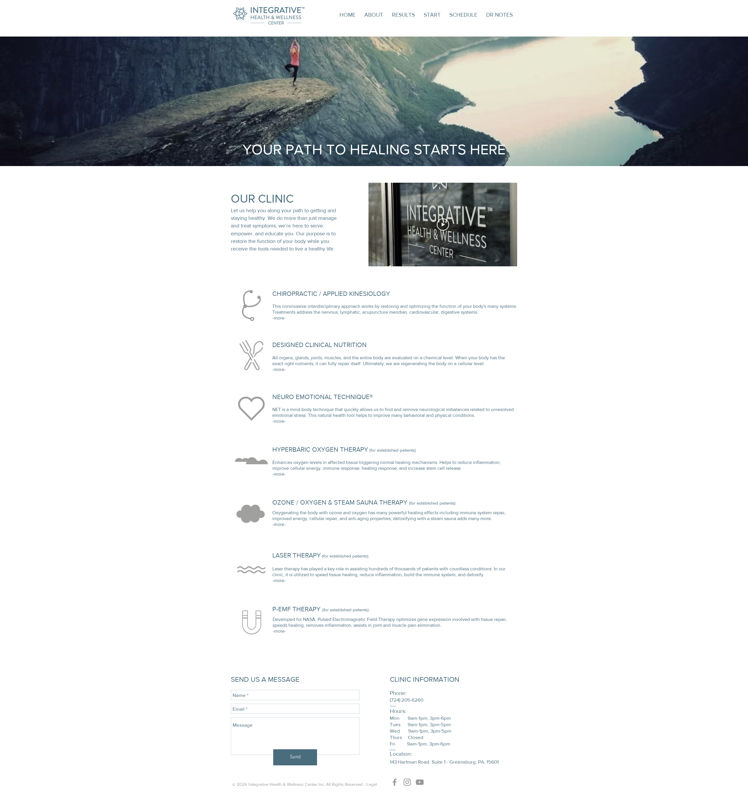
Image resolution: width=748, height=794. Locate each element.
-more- (279, 369)
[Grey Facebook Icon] (394, 782)
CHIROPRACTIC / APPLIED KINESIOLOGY (331, 293)
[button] (373, 15)
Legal (371, 784)
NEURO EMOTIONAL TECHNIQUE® (322, 396)
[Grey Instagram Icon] (407, 782)
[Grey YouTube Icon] (420, 782)
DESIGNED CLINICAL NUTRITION (319, 344)
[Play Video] (443, 224)
